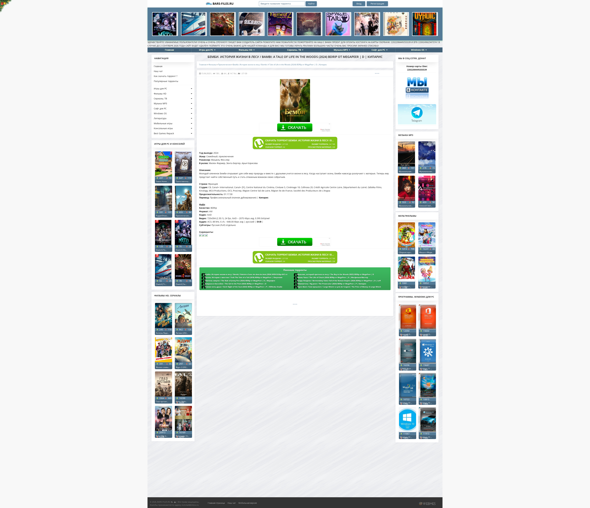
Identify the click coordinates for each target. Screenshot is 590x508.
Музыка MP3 (341, 49)
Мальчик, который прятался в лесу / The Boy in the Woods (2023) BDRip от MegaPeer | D (335, 274)
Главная (169, 49)
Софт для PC (378, 49)
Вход (358, 3)
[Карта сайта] (174, 501)
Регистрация (377, 3)
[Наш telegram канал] (417, 113)
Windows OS (417, 49)
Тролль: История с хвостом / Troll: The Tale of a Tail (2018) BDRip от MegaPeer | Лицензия (243, 277)
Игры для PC (206, 49)
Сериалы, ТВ (294, 49)
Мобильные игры (163, 123)
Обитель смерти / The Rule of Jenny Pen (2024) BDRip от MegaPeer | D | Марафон (240, 281)
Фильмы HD (245, 49)
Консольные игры (163, 128)
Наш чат (158, 71)
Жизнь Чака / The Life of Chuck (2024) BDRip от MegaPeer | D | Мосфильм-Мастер (332, 277)
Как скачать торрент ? (165, 76)
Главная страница (216, 503)
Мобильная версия (247, 503)
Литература (160, 118)
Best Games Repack (164, 133)
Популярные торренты (166, 81)
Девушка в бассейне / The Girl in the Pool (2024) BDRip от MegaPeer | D (235, 284)
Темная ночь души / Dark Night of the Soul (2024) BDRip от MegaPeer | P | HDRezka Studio (243, 287)
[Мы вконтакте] (417, 87)
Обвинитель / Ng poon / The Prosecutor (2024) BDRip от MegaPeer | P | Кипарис (331, 284)
